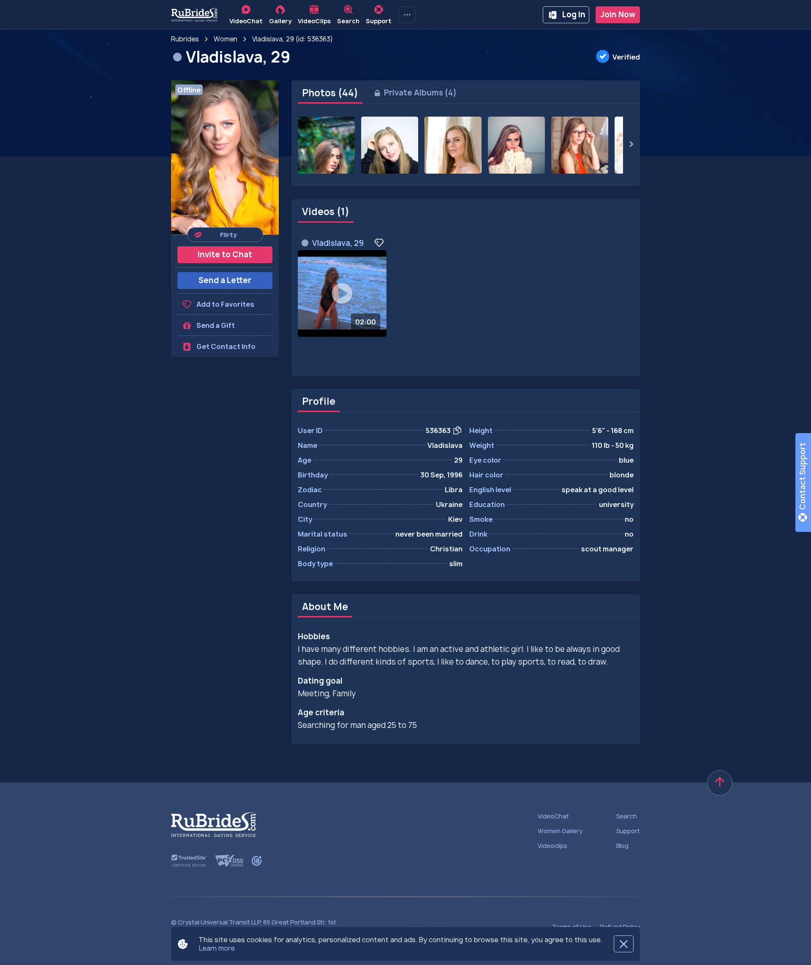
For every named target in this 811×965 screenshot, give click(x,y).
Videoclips (552, 846)
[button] (225, 157)
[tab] (330, 93)
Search (626, 816)
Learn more (217, 948)
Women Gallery (560, 831)
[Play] (342, 293)
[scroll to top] (719, 783)
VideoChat (553, 816)
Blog (622, 846)
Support (628, 831)
